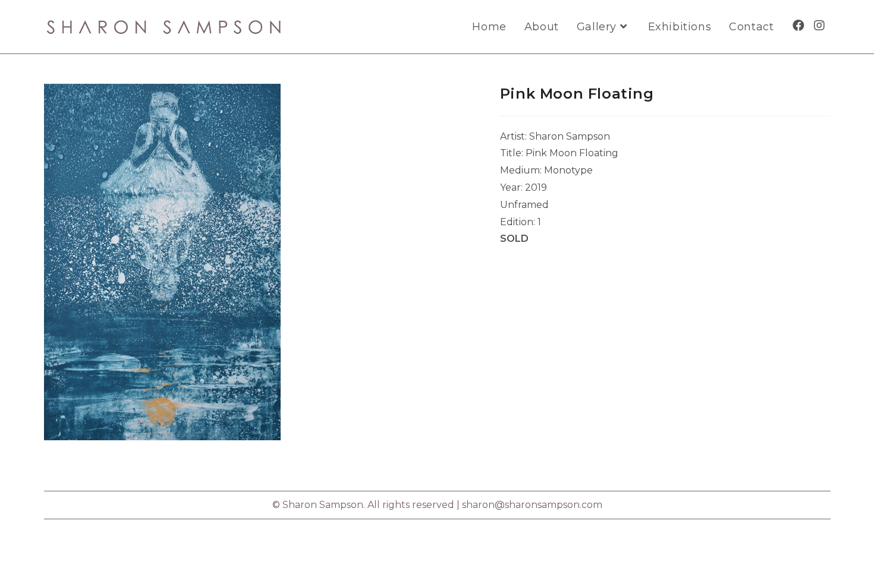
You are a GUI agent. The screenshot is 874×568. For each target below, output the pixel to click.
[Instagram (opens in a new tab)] (819, 25)
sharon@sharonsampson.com (532, 504)
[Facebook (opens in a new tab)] (798, 25)
